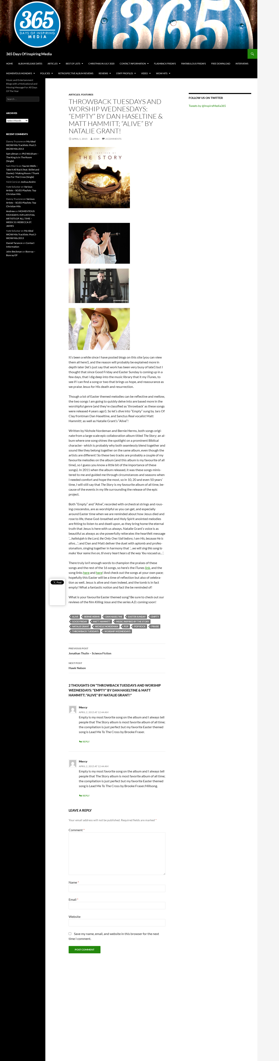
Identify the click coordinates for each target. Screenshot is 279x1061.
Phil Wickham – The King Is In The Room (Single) (22, 157)
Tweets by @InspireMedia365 (207, 105)
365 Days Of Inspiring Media (29, 54)
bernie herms (92, 616)
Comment (77, 830)
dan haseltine (113, 616)
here (86, 572)
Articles (53, 63)
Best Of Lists (73, 63)
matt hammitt (101, 621)
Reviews (103, 73)
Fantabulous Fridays (193, 63)
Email (73, 899)
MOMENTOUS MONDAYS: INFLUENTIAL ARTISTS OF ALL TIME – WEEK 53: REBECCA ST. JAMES (20, 218)
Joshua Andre (28, 181)
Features (87, 94)
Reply (86, 741)
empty (155, 616)
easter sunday (137, 616)
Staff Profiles (124, 73)
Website (74, 916)
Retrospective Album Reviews (75, 73)
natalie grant (80, 626)
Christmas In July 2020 (101, 63)
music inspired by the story (132, 621)
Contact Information (133, 63)
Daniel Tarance (14, 243)
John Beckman (14, 251)
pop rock (140, 626)
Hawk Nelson (77, 666)
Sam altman (12, 153)
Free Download (220, 63)
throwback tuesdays (85, 631)
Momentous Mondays (19, 73)
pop (126, 626)
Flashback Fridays (165, 63)
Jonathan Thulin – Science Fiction (90, 651)
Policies (45, 73)
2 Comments (113, 138)
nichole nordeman (106, 626)
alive (75, 616)
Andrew (10, 211)
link (147, 568)
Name (74, 882)
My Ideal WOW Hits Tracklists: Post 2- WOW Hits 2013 (21, 145)
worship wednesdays (117, 631)
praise (155, 626)
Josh (96, 138)
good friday (79, 621)
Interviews (241, 63)
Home (9, 63)
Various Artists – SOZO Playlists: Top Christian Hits (21, 190)
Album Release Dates (30, 63)
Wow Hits (161, 73)
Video (144, 73)
